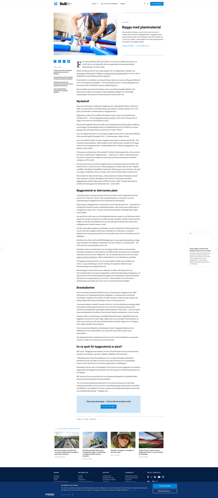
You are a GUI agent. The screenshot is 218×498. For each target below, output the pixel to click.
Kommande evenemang (131, 477)
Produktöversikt (107, 476)
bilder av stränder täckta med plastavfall (112, 73)
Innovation (56, 476)
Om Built (80, 476)
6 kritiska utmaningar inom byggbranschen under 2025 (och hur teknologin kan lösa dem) (63, 83)
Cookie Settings (66, 494)
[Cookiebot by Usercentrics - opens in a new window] (49, 494)
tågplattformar (82, 181)
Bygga (86, 419)
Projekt (125, 22)
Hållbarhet (93, 419)
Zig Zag (79, 130)
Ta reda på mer (108, 406)
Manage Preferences (164, 491)
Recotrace (133, 273)
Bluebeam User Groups (131, 476)
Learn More (132, 490)
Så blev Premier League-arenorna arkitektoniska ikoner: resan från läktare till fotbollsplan (151, 452)
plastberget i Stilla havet (85, 73)
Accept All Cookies (165, 486)
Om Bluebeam (82, 479)
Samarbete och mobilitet (109, 479)
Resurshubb (128, 479)
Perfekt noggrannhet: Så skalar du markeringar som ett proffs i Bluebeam (63, 72)
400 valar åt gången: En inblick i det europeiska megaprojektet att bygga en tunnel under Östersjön (66, 452)
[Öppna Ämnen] (97, 4)
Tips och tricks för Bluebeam (61, 481)
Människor (56, 477)
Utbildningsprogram (130, 481)
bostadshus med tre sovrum (105, 118)
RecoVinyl (123, 273)
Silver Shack (127, 125)
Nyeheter (80, 477)
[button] (144, 3)
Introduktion (106, 481)
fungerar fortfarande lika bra (87, 257)
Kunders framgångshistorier (85, 481)
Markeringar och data (108, 477)
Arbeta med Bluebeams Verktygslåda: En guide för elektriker (61, 90)
